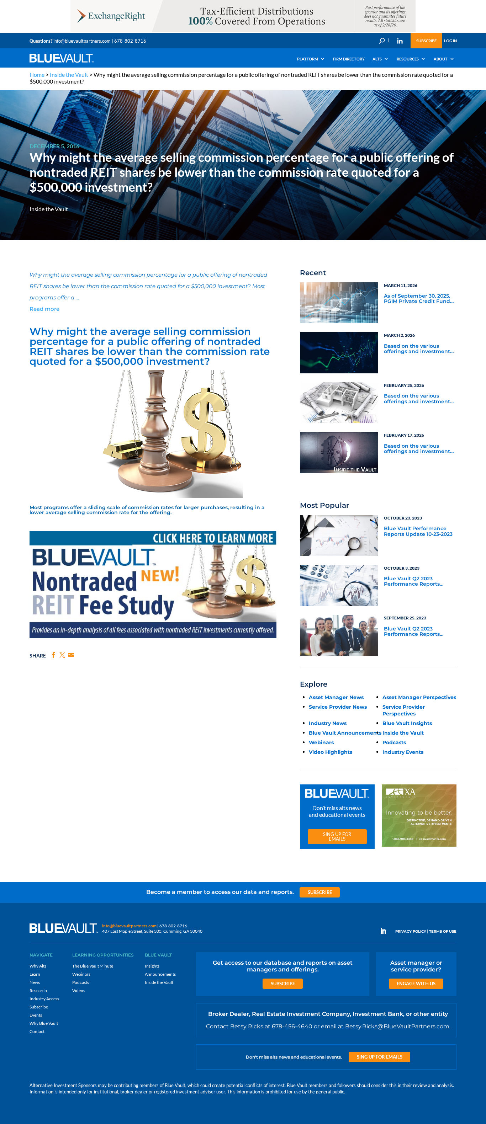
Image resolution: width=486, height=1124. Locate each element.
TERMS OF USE (442, 931)
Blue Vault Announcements (345, 733)
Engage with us (416, 983)
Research (38, 990)
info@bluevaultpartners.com (82, 41)
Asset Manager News (336, 697)
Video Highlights (330, 752)
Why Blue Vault (44, 1023)
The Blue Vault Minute (92, 966)
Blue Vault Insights (407, 723)
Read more (44, 308)
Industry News (328, 723)
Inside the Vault (69, 74)
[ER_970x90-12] (243, 31)
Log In (450, 41)
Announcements (160, 974)
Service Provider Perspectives (403, 710)
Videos (78, 990)
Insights (152, 966)
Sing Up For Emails (337, 836)
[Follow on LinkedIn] (386, 931)
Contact (37, 1031)
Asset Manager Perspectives (419, 697)
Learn (35, 974)
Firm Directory (349, 59)
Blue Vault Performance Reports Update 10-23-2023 (418, 531)
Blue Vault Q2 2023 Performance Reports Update (412, 581)
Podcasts (394, 742)
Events (36, 1015)
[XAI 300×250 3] (419, 847)
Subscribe (426, 41)
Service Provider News (338, 707)
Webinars (321, 742)
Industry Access (44, 998)
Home (37, 74)
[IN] (400, 41)
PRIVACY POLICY (410, 931)
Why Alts (38, 966)
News (35, 982)
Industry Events (402, 752)
